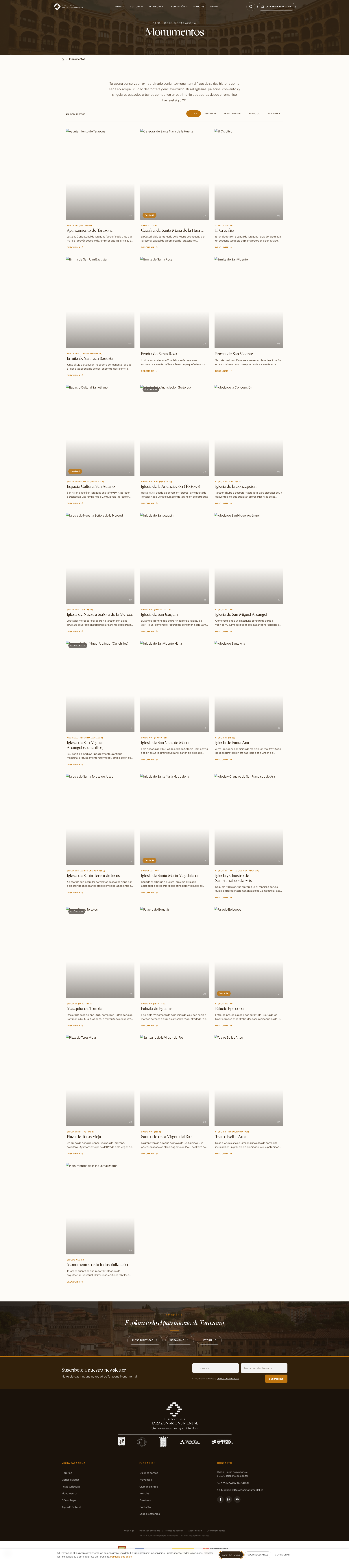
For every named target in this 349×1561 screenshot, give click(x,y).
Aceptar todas (231, 1554)
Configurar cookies (216, 1530)
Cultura (135, 7)
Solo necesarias (258, 1554)
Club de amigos (148, 1486)
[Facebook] (220, 1499)
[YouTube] (237, 1499)
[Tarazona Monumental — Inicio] (70, 6)
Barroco (255, 113)
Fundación (178, 7)
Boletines (145, 1500)
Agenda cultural (71, 1507)
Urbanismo (177, 1340)
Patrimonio (156, 7)
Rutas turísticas (71, 1486)
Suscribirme (276, 1378)
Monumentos (70, 1493)
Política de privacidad (149, 1530)
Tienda (214, 7)
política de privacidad (228, 1378)
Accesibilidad (195, 1530)
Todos (193, 113)
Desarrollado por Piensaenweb (194, 1535)
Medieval (210, 113)
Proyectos (145, 1479)
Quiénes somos (148, 1472)
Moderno (274, 113)
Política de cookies (174, 1530)
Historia (207, 1340)
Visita (118, 7)
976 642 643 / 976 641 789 (235, 1483)
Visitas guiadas (71, 1479)
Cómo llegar (69, 1500)
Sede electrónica (149, 1513)
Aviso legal (129, 1530)
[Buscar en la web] (250, 6)
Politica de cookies (121, 1556)
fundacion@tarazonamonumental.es (242, 1489)
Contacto (145, 1507)
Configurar (282, 1554)
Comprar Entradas (279, 6)
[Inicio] (63, 59)
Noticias (198, 7)
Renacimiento (232, 113)
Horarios (67, 1472)
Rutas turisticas (142, 1340)
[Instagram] (229, 1499)
